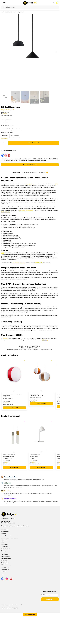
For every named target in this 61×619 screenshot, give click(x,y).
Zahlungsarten (4, 531)
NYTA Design (45, 340)
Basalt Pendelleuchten (8, 456)
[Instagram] (5, 155)
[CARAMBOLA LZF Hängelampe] (41, 375)
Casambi (16, 135)
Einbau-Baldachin (16, 128)
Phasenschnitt (5, 135)
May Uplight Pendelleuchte (26, 210)
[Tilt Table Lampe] (41, 436)
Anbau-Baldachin (6, 128)
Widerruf (3, 533)
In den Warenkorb (33, 143)
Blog (2, 574)
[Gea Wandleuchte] (14, 375)
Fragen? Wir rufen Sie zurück (29, 164)
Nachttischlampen (5, 556)
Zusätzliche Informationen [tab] (29, 172)
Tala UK (13, 454)
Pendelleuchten (8, 12)
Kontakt (3, 572)
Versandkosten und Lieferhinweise (10, 536)
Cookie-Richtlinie (5, 549)
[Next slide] (56, 52)
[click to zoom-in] (30, 52)
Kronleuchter (4, 560)
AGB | (16, 608)
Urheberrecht (4, 546)
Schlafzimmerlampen (6, 565)
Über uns (3, 551)
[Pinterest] (9, 155)
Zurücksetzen (4, 138)
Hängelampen (4, 554)
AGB (2, 542)
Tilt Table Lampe (34, 456)
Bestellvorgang (5, 529)
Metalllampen (39, 349)
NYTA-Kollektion (39, 262)
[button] (57, 3)
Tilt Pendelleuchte (5, 212)
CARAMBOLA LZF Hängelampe (37, 396)
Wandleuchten (6, 395)
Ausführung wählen (14, 407)
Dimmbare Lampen (31, 349)
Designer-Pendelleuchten (19, 262)
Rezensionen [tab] (43, 172)
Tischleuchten (33, 454)
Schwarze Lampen (47, 349)
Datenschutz (4, 544)
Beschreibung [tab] (16, 172)
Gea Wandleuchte (7, 397)
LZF (3, 394)
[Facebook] (2, 155)
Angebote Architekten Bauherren (9, 538)
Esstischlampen (5, 563)
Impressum (4, 540)
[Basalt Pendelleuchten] (14, 436)
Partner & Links (5, 569)
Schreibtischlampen (6, 558)
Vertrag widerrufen (30, 614)
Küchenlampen (5, 567)
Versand (5, 113)
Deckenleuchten (9, 394)
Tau (7, 122)
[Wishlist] (24, 361)
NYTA (56, 184)
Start (2, 12)
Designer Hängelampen (20, 349)
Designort (5, 338)
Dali (11, 135)
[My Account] (54, 3)
